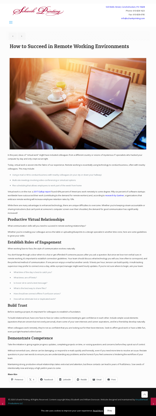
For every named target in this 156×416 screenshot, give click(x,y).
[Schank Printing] (38, 11)
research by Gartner (114, 195)
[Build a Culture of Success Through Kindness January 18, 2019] (153, 404)
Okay (109, 410)
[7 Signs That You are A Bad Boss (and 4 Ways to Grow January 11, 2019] (2, 404)
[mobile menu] (10, 22)
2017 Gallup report (42, 191)
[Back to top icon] (144, 394)
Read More (98, 410)
